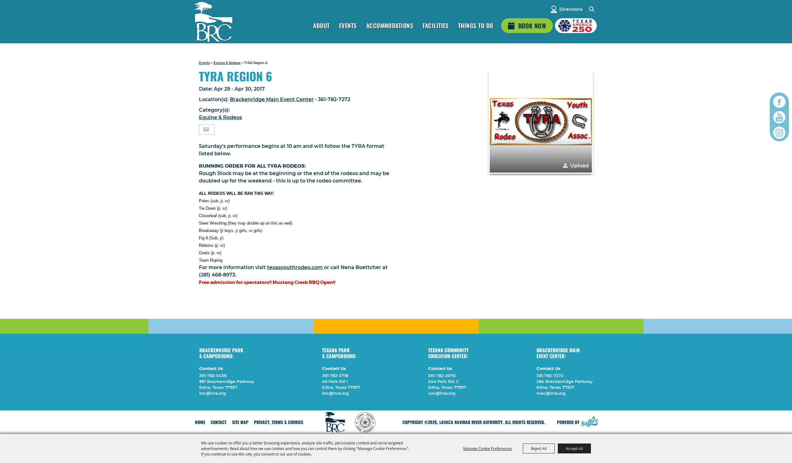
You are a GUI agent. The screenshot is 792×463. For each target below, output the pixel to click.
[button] (541, 121)
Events (348, 25)
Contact (218, 422)
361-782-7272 (549, 375)
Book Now (532, 25)
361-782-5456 (212, 375)
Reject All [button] (539, 448)
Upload (579, 166)
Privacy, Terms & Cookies (278, 422)
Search (591, 9)
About (321, 25)
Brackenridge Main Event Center (272, 99)
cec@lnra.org (441, 393)
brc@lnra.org (212, 393)
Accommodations (390, 25)
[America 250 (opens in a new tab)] (576, 25)
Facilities (436, 25)
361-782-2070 (442, 375)
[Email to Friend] (206, 129)
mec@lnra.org (551, 393)
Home (200, 422)
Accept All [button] (574, 448)
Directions (571, 9)
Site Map (240, 422)
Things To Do (475, 25)
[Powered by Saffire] (589, 420)
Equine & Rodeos (226, 63)
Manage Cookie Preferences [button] (487, 448)
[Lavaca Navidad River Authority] (213, 21)
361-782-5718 (335, 375)
